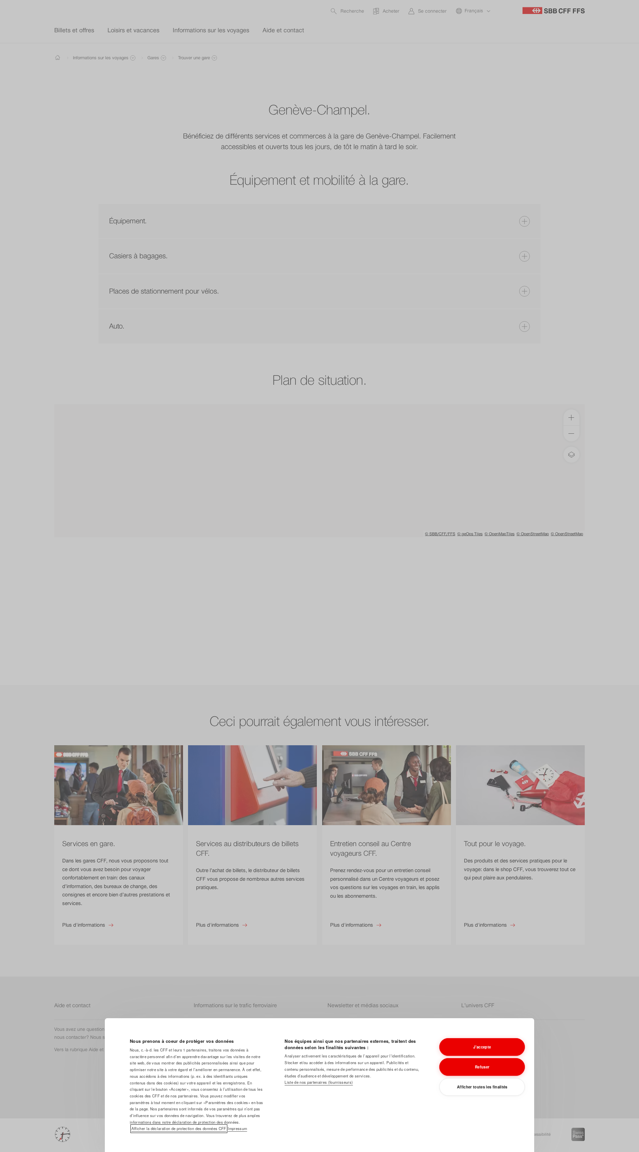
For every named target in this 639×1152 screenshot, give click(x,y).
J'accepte (482, 1046)
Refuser (482, 1066)
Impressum (237, 1128)
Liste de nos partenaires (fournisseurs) (319, 1082)
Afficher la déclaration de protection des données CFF (178, 1128)
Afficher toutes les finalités (482, 1086)
